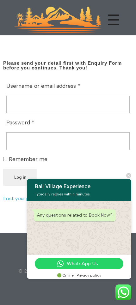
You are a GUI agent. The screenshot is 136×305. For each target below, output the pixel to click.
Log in (20, 177)
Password (20, 122)
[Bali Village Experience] (56, 19)
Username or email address (43, 85)
